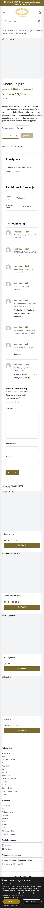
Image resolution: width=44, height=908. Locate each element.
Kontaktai (5, 818)
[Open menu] (4, 12)
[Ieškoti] (39, 21)
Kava (3, 769)
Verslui (4, 825)
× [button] (41, 879)
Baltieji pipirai (9, 719)
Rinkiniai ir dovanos (9, 778)
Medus (4, 772)
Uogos (4, 794)
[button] (22, 897)
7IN (3, 31)
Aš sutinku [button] (11, 901)
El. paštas (10, 457)
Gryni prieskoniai (34, 31)
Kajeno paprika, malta (12, 596)
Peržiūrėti (22, 545)
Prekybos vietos (7, 812)
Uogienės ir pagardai (9, 791)
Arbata (4, 756)
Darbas (4, 828)
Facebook (8, 849)
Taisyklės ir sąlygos (8, 834)
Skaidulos (5, 785)
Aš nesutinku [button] (31, 901)
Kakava (4, 763)
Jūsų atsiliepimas (13, 409)
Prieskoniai (22, 31)
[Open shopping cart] (39, 12)
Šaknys (4, 782)
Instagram (8, 845)
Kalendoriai (6, 766)
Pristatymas (6, 809)
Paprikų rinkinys (10, 657)
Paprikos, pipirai (7, 33)
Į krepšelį (27, 136)
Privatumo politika (8, 831)
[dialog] (22, 892)
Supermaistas (7, 788)
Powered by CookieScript (10, 905)
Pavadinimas (11, 444)
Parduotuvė (11, 31)
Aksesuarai (6, 753)
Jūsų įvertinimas (13, 398)
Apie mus (5, 815)
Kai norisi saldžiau (8, 760)
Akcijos (4, 821)
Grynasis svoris (8, 128)
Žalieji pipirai (9, 534)
